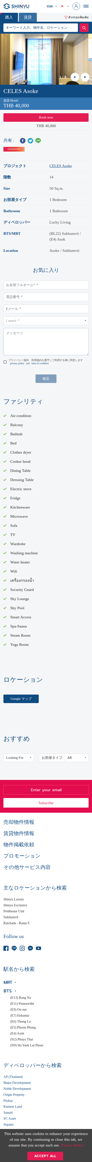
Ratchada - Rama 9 (16, 923)
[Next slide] (85, 77)
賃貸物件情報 (18, 833)
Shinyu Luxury (13, 899)
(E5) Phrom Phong (23, 1027)
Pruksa (8, 1100)
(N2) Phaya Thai (21, 1039)
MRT (8, 982)
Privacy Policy (72, 1145)
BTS (8, 991)
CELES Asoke (60, 166)
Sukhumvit (10, 917)
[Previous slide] (75, 77)
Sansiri (8, 1112)
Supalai (8, 1124)
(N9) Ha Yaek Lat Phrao (26, 1045)
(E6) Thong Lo (20, 1021)
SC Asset (9, 1118)
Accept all (45, 1156)
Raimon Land (12, 1106)
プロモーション (22, 855)
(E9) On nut (18, 1009)
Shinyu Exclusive (15, 905)
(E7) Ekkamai (19, 1015)
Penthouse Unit (13, 911)
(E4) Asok (17, 1033)
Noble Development (17, 1088)
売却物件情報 (18, 822)
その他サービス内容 (27, 867)
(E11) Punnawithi (22, 1003)
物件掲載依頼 (18, 844)
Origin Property (14, 1094)
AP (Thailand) (13, 1077)
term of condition (40, 363)
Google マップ (21, 699)
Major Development (17, 1083)
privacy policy (17, 363)
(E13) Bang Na (20, 997)
